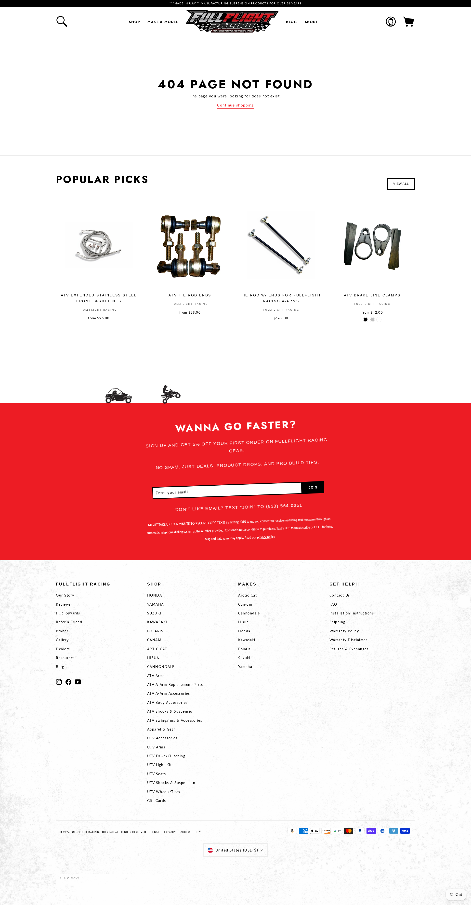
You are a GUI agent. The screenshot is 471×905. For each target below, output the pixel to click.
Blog (291, 21)
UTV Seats (156, 774)
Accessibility (191, 832)
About (311, 21)
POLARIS (155, 631)
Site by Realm (69, 878)
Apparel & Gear (161, 729)
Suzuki (244, 658)
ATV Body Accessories (167, 702)
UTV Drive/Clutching (166, 756)
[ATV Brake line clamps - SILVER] (372, 319)
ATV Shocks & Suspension (171, 711)
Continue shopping (235, 105)
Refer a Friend (69, 622)
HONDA (154, 595)
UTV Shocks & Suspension (171, 783)
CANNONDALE (161, 667)
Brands (62, 631)
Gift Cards (156, 801)
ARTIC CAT (157, 649)
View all (401, 184)
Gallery (62, 640)
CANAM (154, 640)
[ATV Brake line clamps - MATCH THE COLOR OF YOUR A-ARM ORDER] (379, 319)
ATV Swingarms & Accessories (174, 720)
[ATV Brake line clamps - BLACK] (365, 319)
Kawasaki (246, 640)
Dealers (63, 649)
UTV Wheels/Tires (163, 792)
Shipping (337, 622)
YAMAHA (155, 604)
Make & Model (162, 21)
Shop (134, 21)
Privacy (170, 832)
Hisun (243, 622)
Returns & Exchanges (349, 649)
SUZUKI (154, 613)
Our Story (65, 595)
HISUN (153, 658)
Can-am (245, 604)
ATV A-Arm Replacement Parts (175, 684)
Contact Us (339, 595)
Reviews (63, 604)
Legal (155, 832)
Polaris (244, 649)
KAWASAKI (157, 622)
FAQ (333, 604)
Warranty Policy (344, 631)
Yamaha (245, 667)
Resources (65, 658)
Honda (244, 631)
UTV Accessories (162, 738)
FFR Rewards (68, 613)
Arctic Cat (247, 595)
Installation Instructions (351, 613)
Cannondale (249, 613)
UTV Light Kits (160, 765)
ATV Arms (156, 676)
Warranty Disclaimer (348, 640)
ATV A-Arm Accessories (168, 693)
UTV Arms (156, 747)
